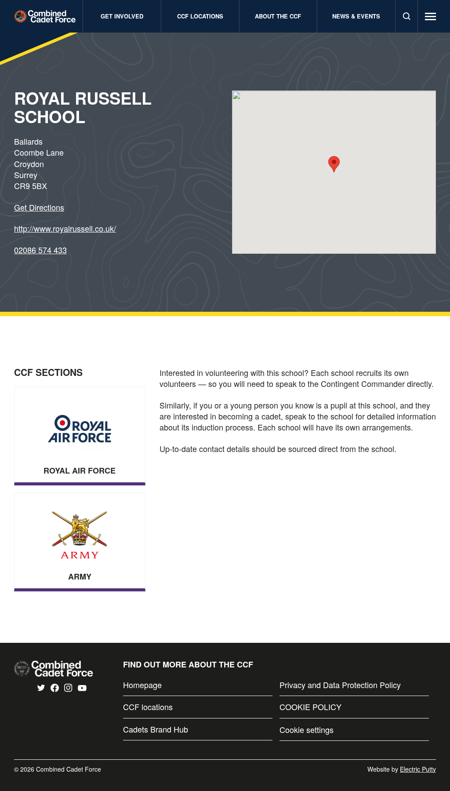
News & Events (356, 16)
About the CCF (278, 16)
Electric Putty (418, 769)
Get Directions (39, 207)
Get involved (122, 16)
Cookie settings (306, 729)
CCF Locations (200, 16)
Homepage (142, 684)
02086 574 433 (40, 249)
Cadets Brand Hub (155, 729)
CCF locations (148, 706)
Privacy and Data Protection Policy (340, 684)
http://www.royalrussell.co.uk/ (65, 228)
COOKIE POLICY (310, 706)
